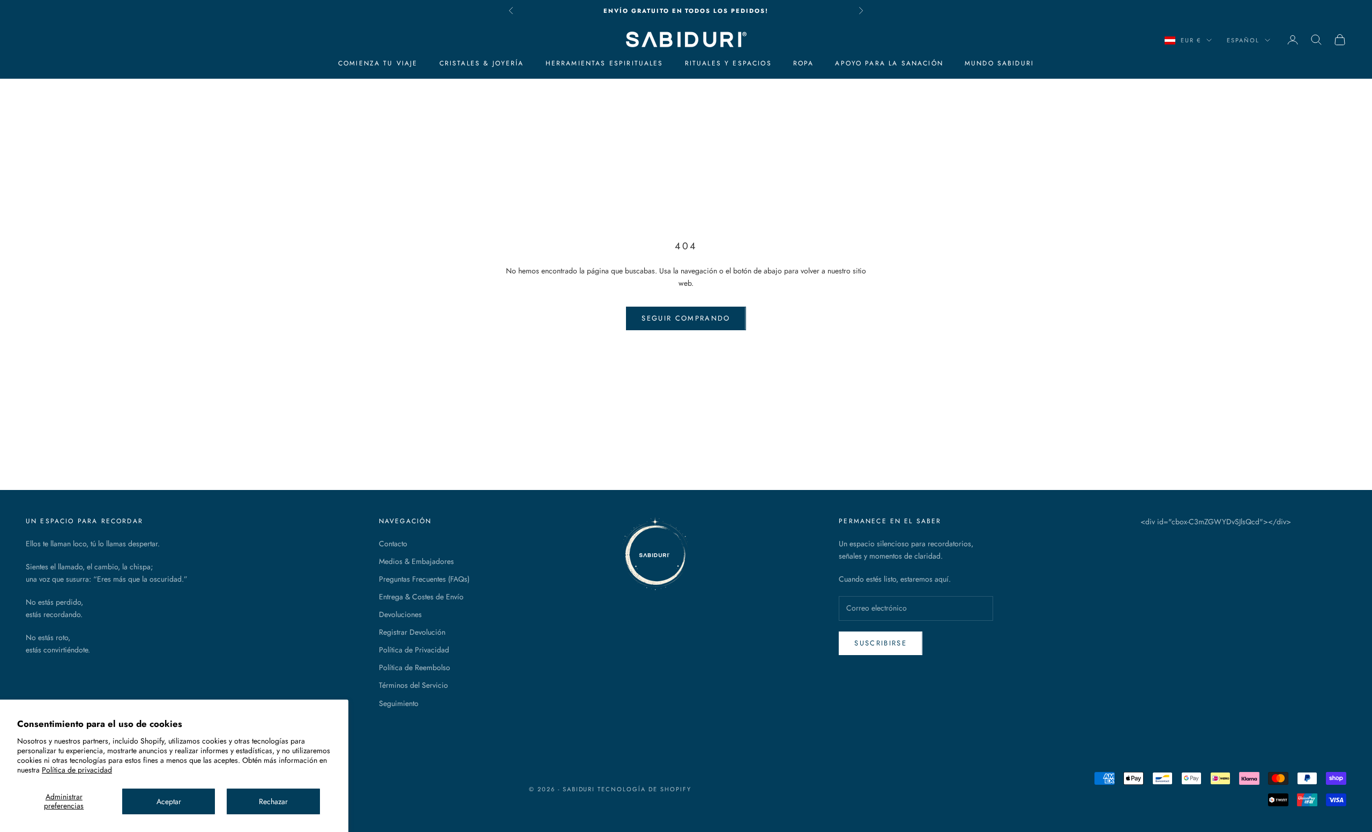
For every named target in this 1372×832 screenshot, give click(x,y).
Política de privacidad (77, 769)
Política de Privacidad (414, 649)
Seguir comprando (686, 318)
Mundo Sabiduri (999, 63)
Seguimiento (399, 703)
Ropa (803, 63)
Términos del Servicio (413, 685)
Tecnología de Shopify (644, 789)
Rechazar (273, 801)
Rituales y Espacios (728, 63)
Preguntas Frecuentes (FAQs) (424, 579)
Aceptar (168, 801)
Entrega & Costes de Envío (421, 596)
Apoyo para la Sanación (889, 63)
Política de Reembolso (414, 667)
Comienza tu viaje (378, 63)
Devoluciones (400, 614)
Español (1243, 40)
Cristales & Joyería (481, 63)
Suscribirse (880, 643)
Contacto (393, 543)
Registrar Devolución (412, 632)
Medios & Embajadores (416, 561)
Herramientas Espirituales (604, 63)
